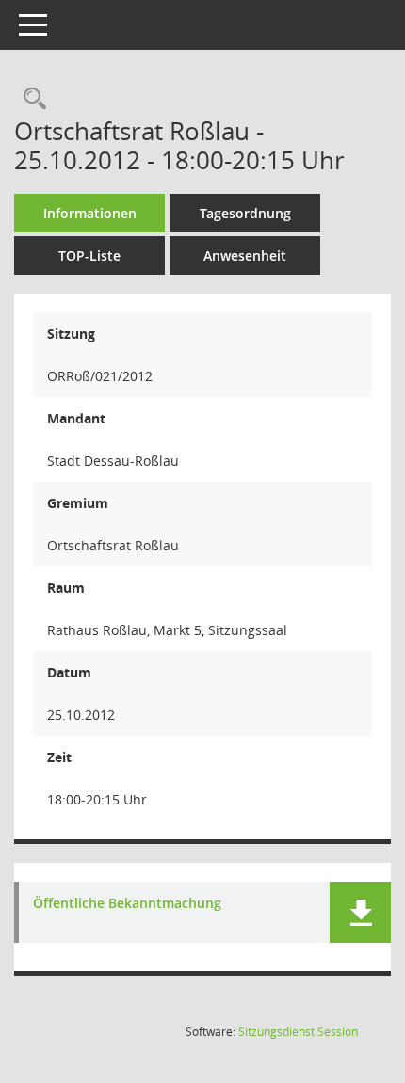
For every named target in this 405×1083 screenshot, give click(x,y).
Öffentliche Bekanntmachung (127, 904)
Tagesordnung (245, 213)
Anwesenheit (244, 255)
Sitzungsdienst (298, 1032)
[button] (360, 912)
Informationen (90, 213)
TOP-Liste (89, 255)
